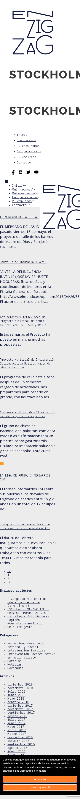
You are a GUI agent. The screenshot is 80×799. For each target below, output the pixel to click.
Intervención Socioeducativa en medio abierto (31, 655)
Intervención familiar (26, 650)
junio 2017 (16, 723)
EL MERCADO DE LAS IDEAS (19, 217)
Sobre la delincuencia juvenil (23, 262)
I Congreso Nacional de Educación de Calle (27, 600)
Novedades (15, 668)
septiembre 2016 (21, 744)
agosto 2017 (17, 716)
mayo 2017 (15, 727)
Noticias (14, 661)
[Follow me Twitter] (29, 174)
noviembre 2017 (20, 709)
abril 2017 (16, 730)
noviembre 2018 (20, 688)
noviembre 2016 (20, 737)
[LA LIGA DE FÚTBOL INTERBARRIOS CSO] (2, 463)
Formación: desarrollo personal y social (26, 645)
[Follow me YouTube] (36, 174)
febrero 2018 (18, 702)
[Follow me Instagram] (21, 174)
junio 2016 (16, 751)
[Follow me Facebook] (13, 174)
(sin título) (18, 606)
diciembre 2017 (20, 706)
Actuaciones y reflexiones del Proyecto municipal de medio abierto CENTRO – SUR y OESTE (23, 321)
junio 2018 (16, 695)
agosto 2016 (17, 748)
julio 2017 (16, 720)
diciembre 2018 (20, 684)
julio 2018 (16, 691)
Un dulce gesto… (20, 627)
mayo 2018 (15, 699)
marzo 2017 (16, 734)
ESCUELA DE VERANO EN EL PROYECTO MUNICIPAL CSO (28, 611)
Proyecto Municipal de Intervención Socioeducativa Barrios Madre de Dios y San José (27, 363)
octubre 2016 (18, 741)
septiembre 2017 (21, 713)
